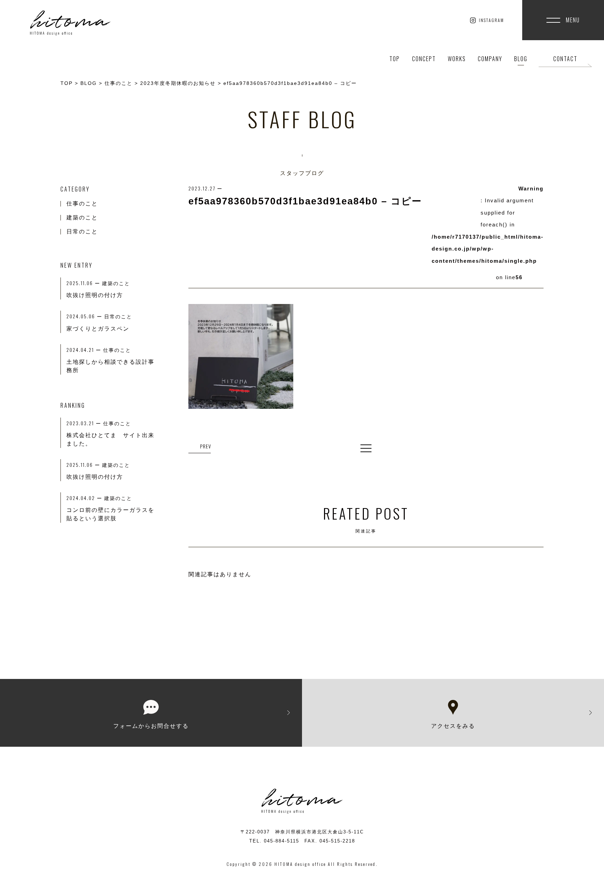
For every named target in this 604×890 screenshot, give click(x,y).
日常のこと (82, 231)
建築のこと (82, 217)
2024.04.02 (85, 497)
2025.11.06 (84, 464)
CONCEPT (424, 59)
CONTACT (565, 59)
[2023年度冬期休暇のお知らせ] (199, 447)
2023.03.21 (84, 423)
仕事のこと (82, 204)
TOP (394, 59)
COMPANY (490, 59)
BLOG (520, 59)
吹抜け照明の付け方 (94, 477)
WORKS (457, 59)
